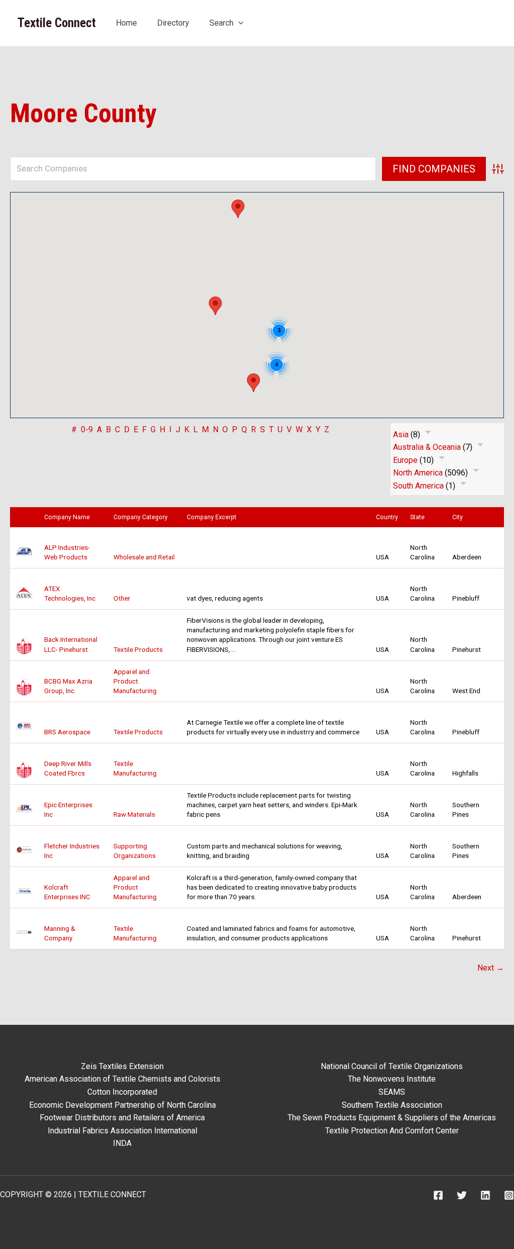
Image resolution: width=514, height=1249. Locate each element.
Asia (401, 434)
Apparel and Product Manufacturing (135, 681)
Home (126, 23)
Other (122, 598)
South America (418, 486)
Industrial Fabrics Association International (122, 1130)
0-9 (87, 429)
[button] (238, 23)
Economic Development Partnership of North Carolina (122, 1105)
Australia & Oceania (427, 447)
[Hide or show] (428, 434)
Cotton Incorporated (122, 1092)
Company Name (69, 517)
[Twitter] (462, 1195)
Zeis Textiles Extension (122, 1066)
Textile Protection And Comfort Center (392, 1130)
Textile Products (138, 649)
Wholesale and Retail (144, 557)
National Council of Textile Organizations (392, 1066)
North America (418, 472)
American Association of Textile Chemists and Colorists (122, 1079)
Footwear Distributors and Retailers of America (122, 1117)
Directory (173, 23)
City (459, 517)
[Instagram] (509, 1195)
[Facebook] (438, 1195)
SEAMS (391, 1092)
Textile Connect (57, 23)
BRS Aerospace (67, 732)
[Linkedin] (485, 1195)
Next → (490, 968)
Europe (405, 460)
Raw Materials (134, 814)
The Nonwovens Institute (392, 1079)
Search (221, 23)
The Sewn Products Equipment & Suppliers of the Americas (392, 1117)
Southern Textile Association (392, 1105)
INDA (122, 1143)
